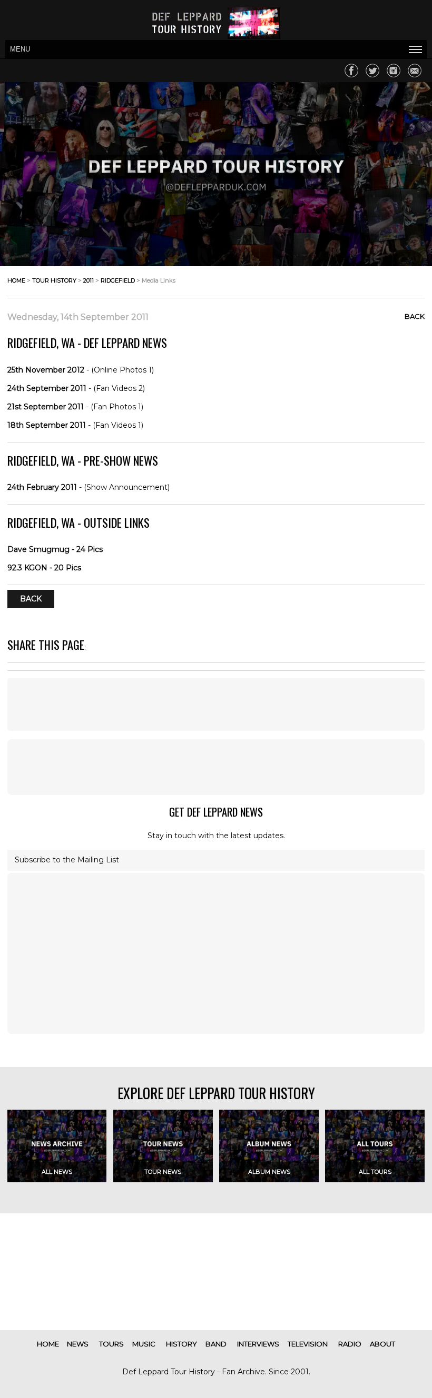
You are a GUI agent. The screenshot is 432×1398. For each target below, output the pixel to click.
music (143, 1344)
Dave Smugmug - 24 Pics (55, 549)
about (382, 1344)
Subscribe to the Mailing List (67, 859)
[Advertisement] (216, 704)
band (216, 1344)
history (181, 1344)
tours (111, 1344)
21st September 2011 (45, 406)
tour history (54, 280)
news (78, 1344)
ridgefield (118, 280)
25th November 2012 (45, 370)
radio (349, 1344)
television (308, 1344)
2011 (88, 280)
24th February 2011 (42, 487)
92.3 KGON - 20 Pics (44, 567)
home (16, 280)
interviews (258, 1344)
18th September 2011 (46, 425)
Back (415, 316)
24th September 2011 (46, 388)
